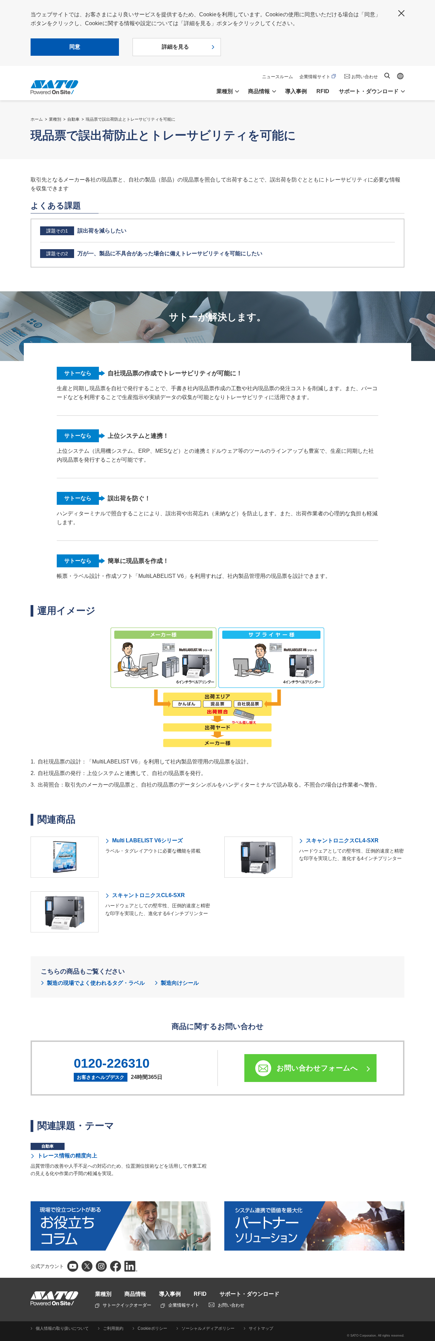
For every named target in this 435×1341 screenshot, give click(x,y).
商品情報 (135, 1294)
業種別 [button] (224, 91)
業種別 (55, 119)
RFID (322, 91)
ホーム (37, 119)
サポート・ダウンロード (249, 1294)
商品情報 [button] (259, 91)
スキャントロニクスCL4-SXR (342, 840)
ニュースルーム (277, 76)
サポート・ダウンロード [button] (369, 91)
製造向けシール (180, 983)
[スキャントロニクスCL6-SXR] (65, 911)
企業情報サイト (314, 76)
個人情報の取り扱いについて (62, 1328)
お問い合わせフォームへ (317, 1068)
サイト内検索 (387, 76)
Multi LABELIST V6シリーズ (147, 840)
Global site (400, 76)
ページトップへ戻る (426, 1318)
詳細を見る (175, 47)
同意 (74, 47)
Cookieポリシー (152, 1328)
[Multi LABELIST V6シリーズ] (65, 857)
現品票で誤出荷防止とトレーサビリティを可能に (130, 119)
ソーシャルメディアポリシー (207, 1328)
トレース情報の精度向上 (67, 1155)
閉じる (401, 13)
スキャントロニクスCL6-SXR (148, 895)
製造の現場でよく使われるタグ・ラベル (96, 983)
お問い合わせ (364, 76)
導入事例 (296, 91)
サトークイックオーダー (127, 1305)
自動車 (73, 119)
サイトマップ (261, 1328)
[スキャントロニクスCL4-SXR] (258, 857)
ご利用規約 (113, 1328)
